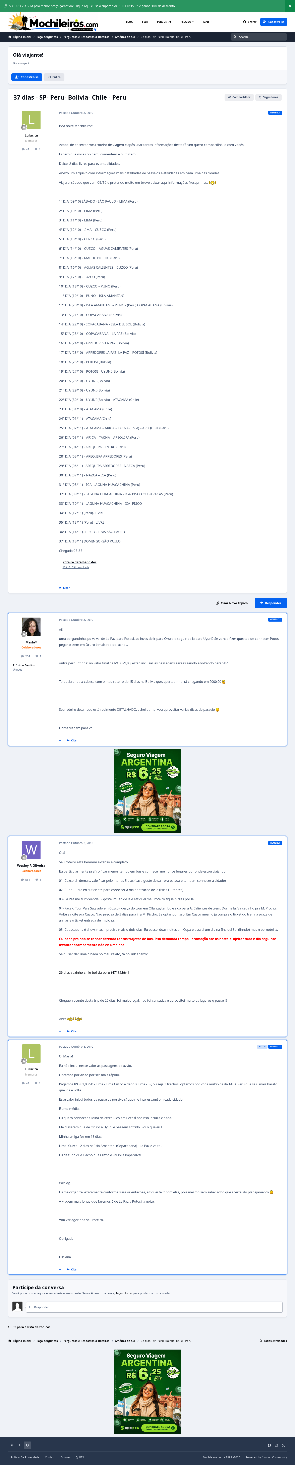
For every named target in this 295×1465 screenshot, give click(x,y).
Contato (50, 1457)
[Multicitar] (60, 740)
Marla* (31, 642)
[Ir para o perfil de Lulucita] (31, 120)
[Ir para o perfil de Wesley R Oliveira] (31, 850)
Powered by (266, 1457)
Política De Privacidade (25, 1457)
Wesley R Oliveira (31, 865)
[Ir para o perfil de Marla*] (31, 627)
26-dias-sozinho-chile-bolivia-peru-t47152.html (94, 972)
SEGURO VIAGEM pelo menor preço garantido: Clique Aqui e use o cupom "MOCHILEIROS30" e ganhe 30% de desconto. (92, 6)
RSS (81, 1457)
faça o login (124, 1293)
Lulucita (31, 135)
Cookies (65, 1457)
